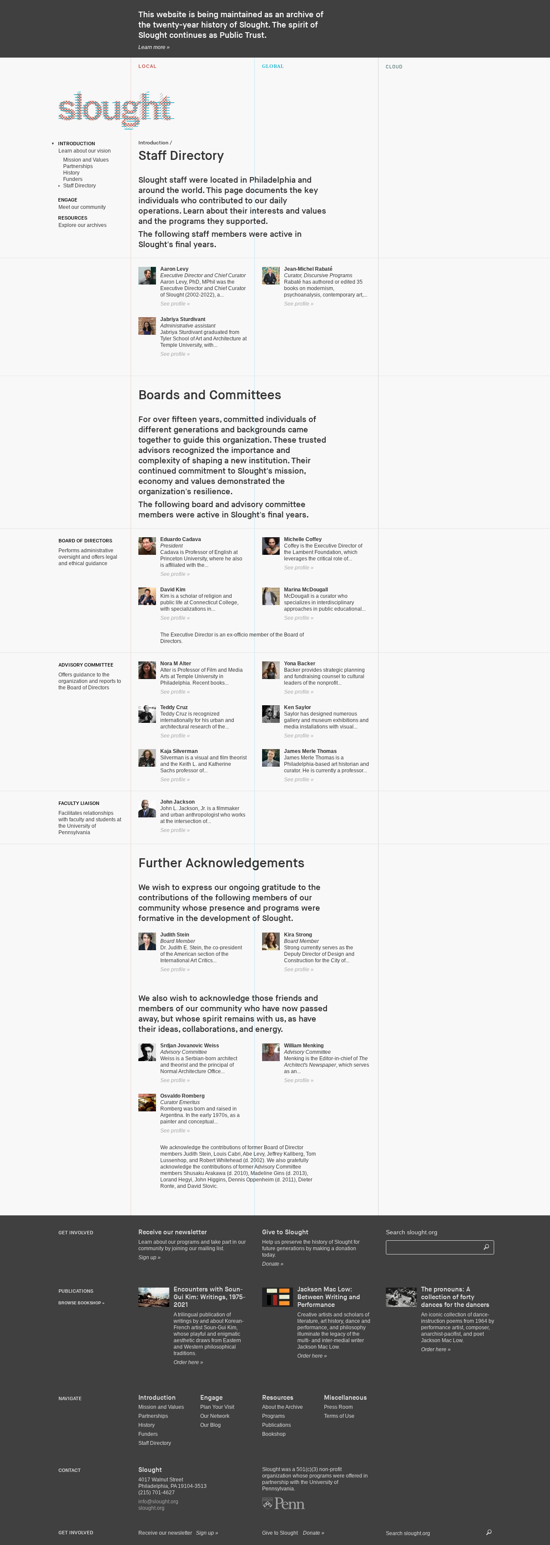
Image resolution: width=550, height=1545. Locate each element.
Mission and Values (85, 160)
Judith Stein (174, 935)
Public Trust (242, 35)
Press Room (338, 1407)
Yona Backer (299, 664)
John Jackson (177, 802)
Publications (276, 1425)
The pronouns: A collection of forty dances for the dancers (455, 1297)
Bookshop (274, 1434)
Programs (273, 1416)
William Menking (304, 1046)
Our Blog (210, 1425)
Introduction (75, 144)
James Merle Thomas (310, 751)
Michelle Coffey (303, 539)
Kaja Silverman (179, 751)
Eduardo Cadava (180, 539)
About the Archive (282, 1407)
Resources (71, 218)
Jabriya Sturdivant (182, 319)
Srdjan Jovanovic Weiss (189, 1046)
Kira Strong (298, 935)
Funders (71, 179)
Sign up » (207, 1533)
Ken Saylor (297, 707)
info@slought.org (158, 1502)
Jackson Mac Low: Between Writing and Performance (328, 1297)
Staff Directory (78, 186)
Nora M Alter (175, 664)
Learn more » (154, 47)
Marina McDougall (306, 590)
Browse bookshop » (81, 1303)
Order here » (188, 1362)
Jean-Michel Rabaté (308, 269)
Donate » (313, 1533)
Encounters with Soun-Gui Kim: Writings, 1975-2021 (209, 1297)
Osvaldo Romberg (182, 1096)
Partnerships (77, 166)
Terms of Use (339, 1416)
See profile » (175, 304)
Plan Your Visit (217, 1407)
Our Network (214, 1416)
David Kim (173, 590)
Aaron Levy (174, 269)
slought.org (151, 1508)
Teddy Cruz (174, 707)
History (70, 173)
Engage (66, 200)
